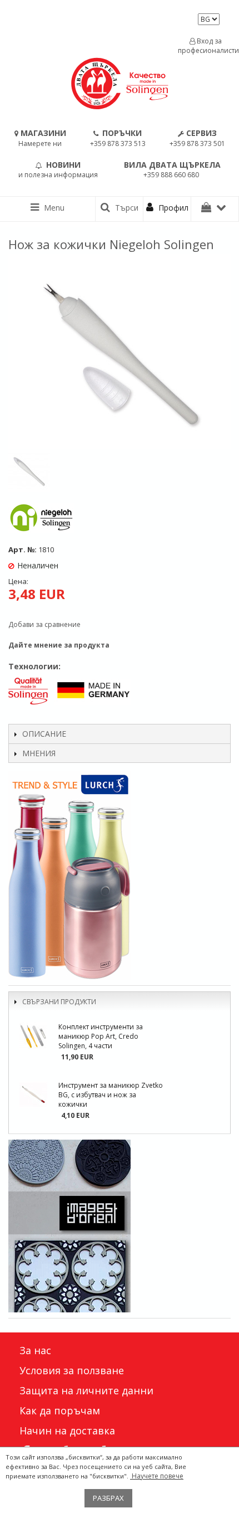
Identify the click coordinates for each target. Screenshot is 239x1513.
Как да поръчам (59, 1410)
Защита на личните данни (86, 1390)
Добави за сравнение (44, 624)
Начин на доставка (67, 1430)
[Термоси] (119, 875)
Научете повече (156, 1476)
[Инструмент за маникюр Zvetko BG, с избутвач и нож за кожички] (33, 1094)
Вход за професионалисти (205, 45)
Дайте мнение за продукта (58, 645)
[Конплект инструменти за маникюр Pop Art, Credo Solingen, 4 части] (33, 1035)
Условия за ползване (71, 1370)
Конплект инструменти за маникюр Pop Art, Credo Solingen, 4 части (100, 1036)
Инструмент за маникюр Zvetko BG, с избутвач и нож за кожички (110, 1095)
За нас (35, 1350)
